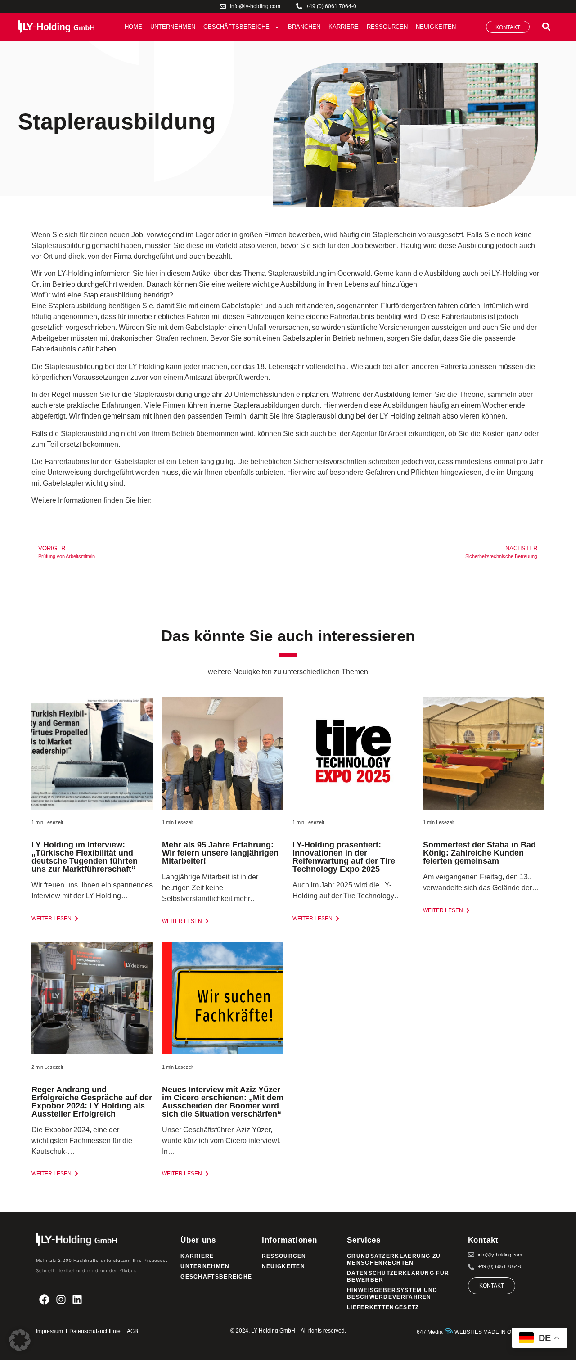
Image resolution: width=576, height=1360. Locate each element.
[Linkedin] (77, 1299)
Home (133, 26)
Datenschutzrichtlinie (95, 1331)
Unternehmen (172, 26)
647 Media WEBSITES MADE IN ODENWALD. (478, 1332)
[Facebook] (44, 1299)
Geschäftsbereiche (236, 26)
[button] (546, 26)
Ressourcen (387, 26)
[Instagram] (61, 1299)
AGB (132, 1331)
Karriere (343, 26)
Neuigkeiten (436, 26)
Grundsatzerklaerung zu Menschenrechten (394, 1259)
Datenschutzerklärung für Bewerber (398, 1276)
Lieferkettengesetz (383, 1307)
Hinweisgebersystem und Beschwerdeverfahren (392, 1293)
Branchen (304, 26)
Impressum (49, 1331)
